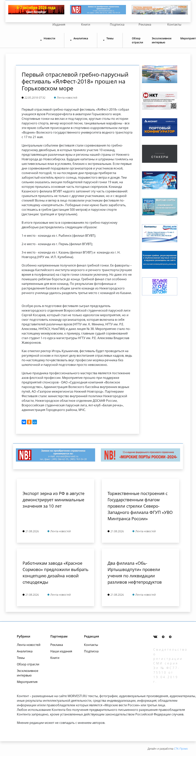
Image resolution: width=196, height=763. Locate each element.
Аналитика (25, 651)
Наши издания (61, 651)
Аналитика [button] (81, 38)
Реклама (145, 24)
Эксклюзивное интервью (162, 40)
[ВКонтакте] (24, 422)
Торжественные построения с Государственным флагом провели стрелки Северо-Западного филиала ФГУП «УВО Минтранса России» (140, 505)
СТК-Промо (181, 748)
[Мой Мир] (34, 422)
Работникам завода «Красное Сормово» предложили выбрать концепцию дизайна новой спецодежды (55, 572)
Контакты (174, 24)
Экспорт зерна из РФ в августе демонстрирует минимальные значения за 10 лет (53, 499)
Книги (85, 24)
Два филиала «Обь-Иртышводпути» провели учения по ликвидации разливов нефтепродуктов (135, 572)
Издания (58, 24)
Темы (21, 658)
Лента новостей (28, 645)
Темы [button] (110, 38)
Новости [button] (49, 38)
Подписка (117, 24)
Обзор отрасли (137, 40)
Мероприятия (27, 682)
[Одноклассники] (29, 422)
